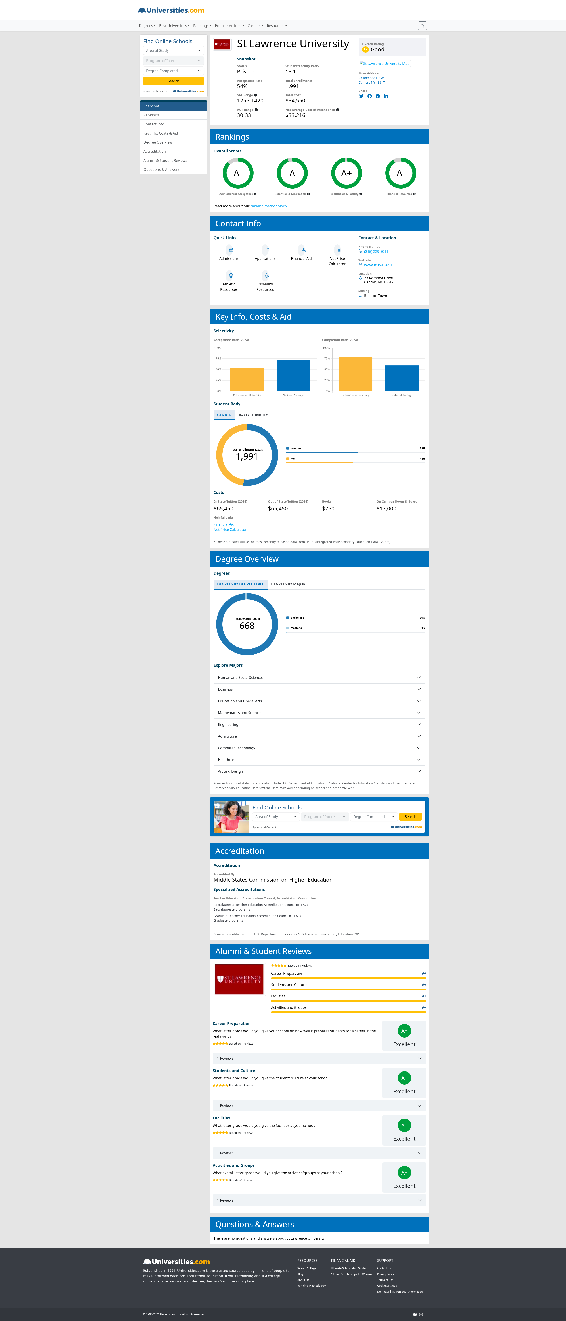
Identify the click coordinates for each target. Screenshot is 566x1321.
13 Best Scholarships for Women (351, 1274)
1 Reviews (225, 1058)
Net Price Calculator (230, 529)
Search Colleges (307, 1268)
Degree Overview (157, 142)
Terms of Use (385, 1280)
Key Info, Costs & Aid (160, 133)
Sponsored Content (155, 91)
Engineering (228, 724)
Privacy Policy (385, 1274)
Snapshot (151, 106)
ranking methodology (268, 206)
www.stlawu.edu (378, 265)
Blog (300, 1274)
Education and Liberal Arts (240, 701)
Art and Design (230, 771)
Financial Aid (224, 524)
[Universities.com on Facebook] (415, 1314)
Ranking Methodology (311, 1286)
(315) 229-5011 (376, 252)
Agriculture (227, 736)
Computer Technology (236, 747)
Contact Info (153, 124)
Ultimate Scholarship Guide (348, 1268)
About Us (303, 1280)
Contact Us (384, 1268)
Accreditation (154, 151)
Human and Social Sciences (241, 677)
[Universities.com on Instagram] (421, 1314)
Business (225, 689)
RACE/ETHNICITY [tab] (253, 414)
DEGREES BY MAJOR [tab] (288, 584)
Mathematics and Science (239, 712)
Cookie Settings (387, 1286)
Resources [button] (275, 25)
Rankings (151, 115)
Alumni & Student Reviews (165, 160)
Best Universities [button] (173, 25)
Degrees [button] (146, 25)
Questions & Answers (161, 169)
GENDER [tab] (224, 414)
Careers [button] (254, 25)
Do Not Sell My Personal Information (400, 1292)
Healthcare (227, 759)
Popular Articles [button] (228, 25)
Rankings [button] (201, 25)
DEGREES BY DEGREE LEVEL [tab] (240, 584)
